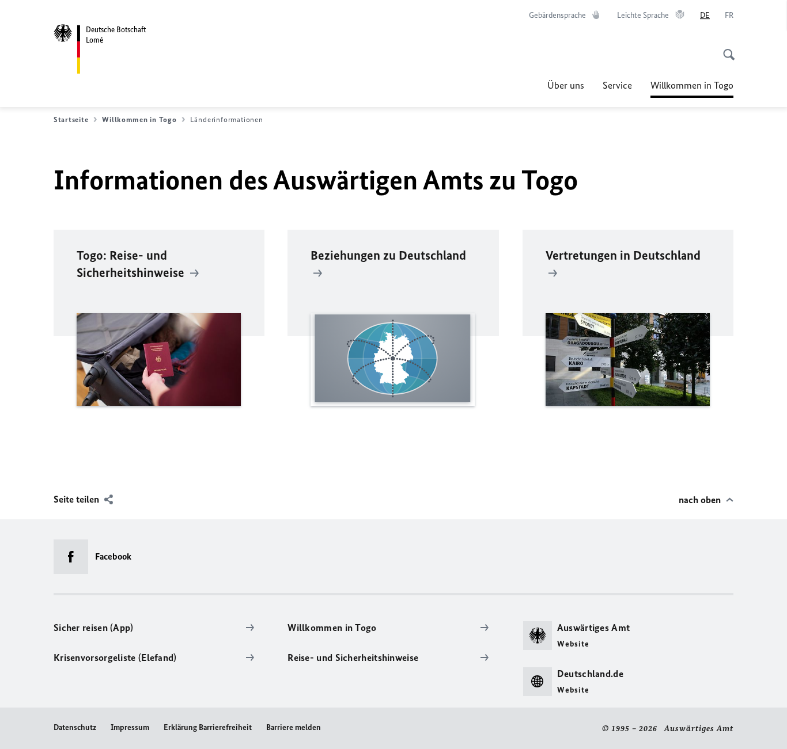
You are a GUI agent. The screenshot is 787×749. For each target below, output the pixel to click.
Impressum (130, 727)
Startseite (71, 119)
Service (617, 85)
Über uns (565, 85)
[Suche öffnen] (725, 48)
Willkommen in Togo (691, 88)
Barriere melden (293, 727)
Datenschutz (75, 727)
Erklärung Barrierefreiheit (208, 727)
